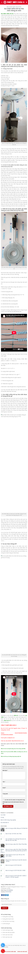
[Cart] (26, 2)
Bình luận (5, 770)
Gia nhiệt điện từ (5, 822)
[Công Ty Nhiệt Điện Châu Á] (14, 2)
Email (4, 787)
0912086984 (10, 890)
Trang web (5, 793)
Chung (2, 817)
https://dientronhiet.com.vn (18, 740)
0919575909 (8, 892)
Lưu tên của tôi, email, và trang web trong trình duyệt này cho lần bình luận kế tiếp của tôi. (14, 801)
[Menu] (2, 2)
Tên (4, 781)
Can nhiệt (3, 815)
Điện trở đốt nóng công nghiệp (14, 6)
